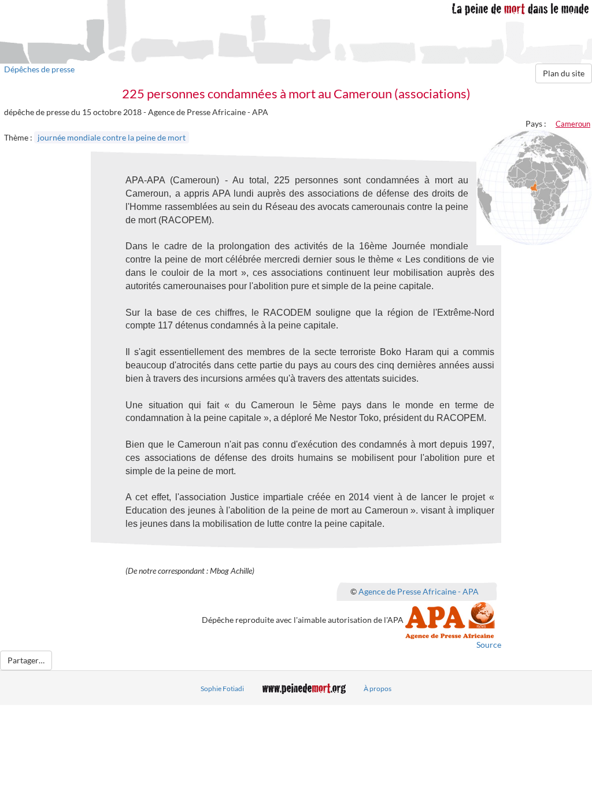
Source (488, 644)
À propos (377, 688)
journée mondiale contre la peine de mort (112, 137)
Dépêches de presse (39, 69)
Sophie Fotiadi (222, 688)
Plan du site (563, 73)
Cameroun (573, 123)
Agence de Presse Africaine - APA (418, 591)
